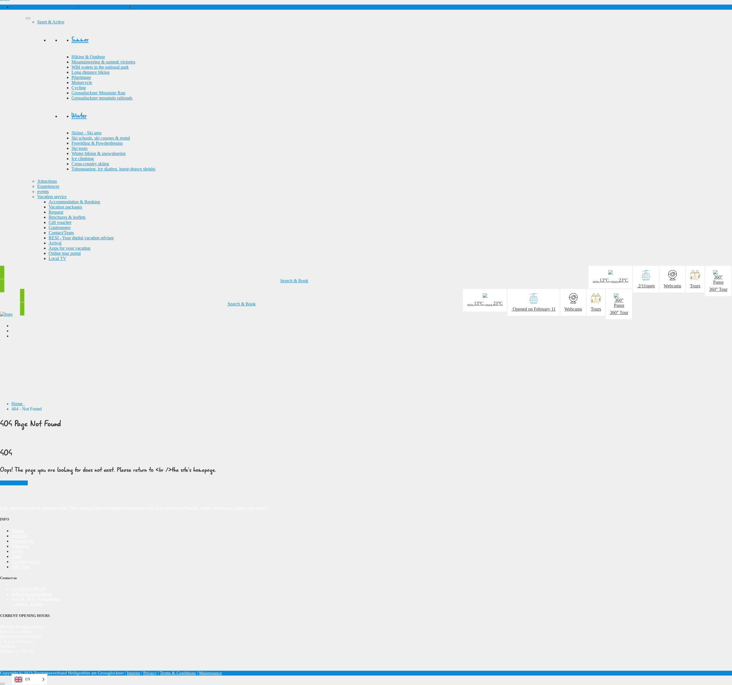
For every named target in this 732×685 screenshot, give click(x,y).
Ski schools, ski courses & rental (100, 138)
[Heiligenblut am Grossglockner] (6, 314)
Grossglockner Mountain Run (98, 92)
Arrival (55, 243)
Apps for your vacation (69, 248)
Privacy (150, 673)
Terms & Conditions (178, 673)
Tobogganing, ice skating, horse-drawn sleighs (113, 168)
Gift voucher (143, 7)
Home (18, 403)
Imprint (133, 673)
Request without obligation (104, 7)
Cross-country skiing (90, 163)
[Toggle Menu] (28, 18)
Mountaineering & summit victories (103, 61)
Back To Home (14, 483)
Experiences (48, 186)
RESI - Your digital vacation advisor (81, 237)
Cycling (78, 87)
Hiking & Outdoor (88, 56)
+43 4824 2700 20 (44, 7)
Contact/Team (61, 232)
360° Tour (20, 566)
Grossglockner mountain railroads (101, 98)
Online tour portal (65, 253)
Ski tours (79, 148)
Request (56, 212)
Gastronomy (60, 227)
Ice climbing (82, 158)
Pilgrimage (81, 77)
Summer (19, 535)
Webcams (20, 546)
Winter (17, 530)
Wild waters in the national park (100, 67)
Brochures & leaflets (67, 217)
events (43, 191)
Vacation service (52, 196)
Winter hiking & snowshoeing (98, 153)
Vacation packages (65, 206)
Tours (16, 556)
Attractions (47, 181)
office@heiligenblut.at (31, 594)
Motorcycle (81, 82)
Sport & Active (50, 21)
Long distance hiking (90, 72)
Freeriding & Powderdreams (97, 143)
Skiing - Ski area (86, 132)
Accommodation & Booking (74, 201)
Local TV (57, 258)
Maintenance (210, 673)
